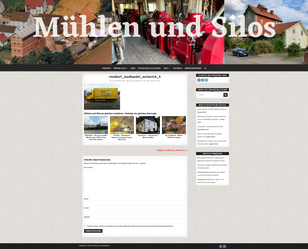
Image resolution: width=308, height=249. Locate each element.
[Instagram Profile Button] (202, 80)
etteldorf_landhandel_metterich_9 (135, 77)
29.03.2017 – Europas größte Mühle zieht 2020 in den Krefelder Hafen (96, 137)
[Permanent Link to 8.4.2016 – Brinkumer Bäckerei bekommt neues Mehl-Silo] (122, 125)
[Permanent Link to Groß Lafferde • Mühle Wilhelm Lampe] (174, 125)
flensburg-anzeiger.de (205, 165)
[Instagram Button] (224, 246)
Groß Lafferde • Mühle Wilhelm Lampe (174, 136)
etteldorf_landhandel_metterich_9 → (172, 150)
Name (86, 199)
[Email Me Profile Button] (206, 80)
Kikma (199, 158)
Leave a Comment (135, 81)
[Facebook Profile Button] (199, 80)
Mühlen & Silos (120, 68)
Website (87, 217)
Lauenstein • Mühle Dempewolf (208, 127)
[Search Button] (205, 68)
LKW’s (166, 68)
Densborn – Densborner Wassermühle (148, 136)
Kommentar (89, 167)
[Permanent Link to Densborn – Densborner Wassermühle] (148, 125)
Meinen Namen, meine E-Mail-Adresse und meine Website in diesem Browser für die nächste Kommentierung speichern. (130, 226)
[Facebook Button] (220, 246)
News (133, 68)
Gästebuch (177, 68)
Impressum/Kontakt (193, 68)
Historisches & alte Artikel (149, 68)
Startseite (106, 68)
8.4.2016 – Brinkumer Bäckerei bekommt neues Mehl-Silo (122, 137)
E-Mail (86, 208)
